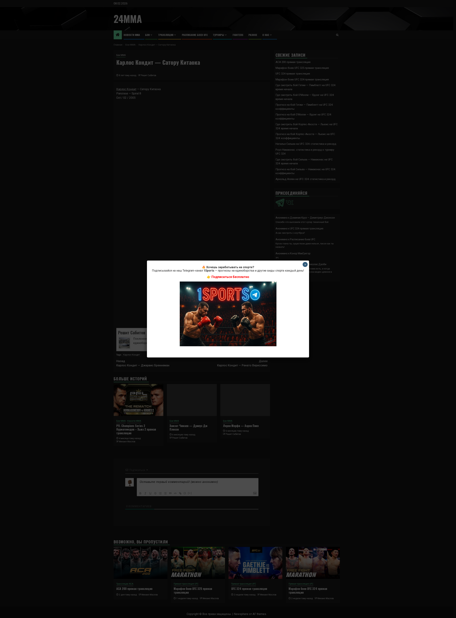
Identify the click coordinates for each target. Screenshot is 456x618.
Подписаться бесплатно (230, 277)
